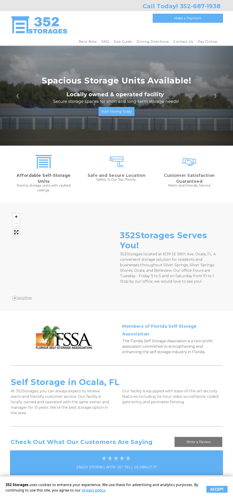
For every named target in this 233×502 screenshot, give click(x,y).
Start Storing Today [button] (116, 111)
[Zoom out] (16, 223)
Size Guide (123, 42)
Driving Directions (153, 42)
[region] (62, 256)
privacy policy (93, 490)
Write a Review (198, 442)
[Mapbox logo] (22, 298)
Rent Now (88, 42)
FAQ (105, 42)
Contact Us (183, 42)
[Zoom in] (16, 216)
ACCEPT (217, 489)
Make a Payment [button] (188, 18)
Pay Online (208, 42)
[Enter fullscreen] (16, 232)
